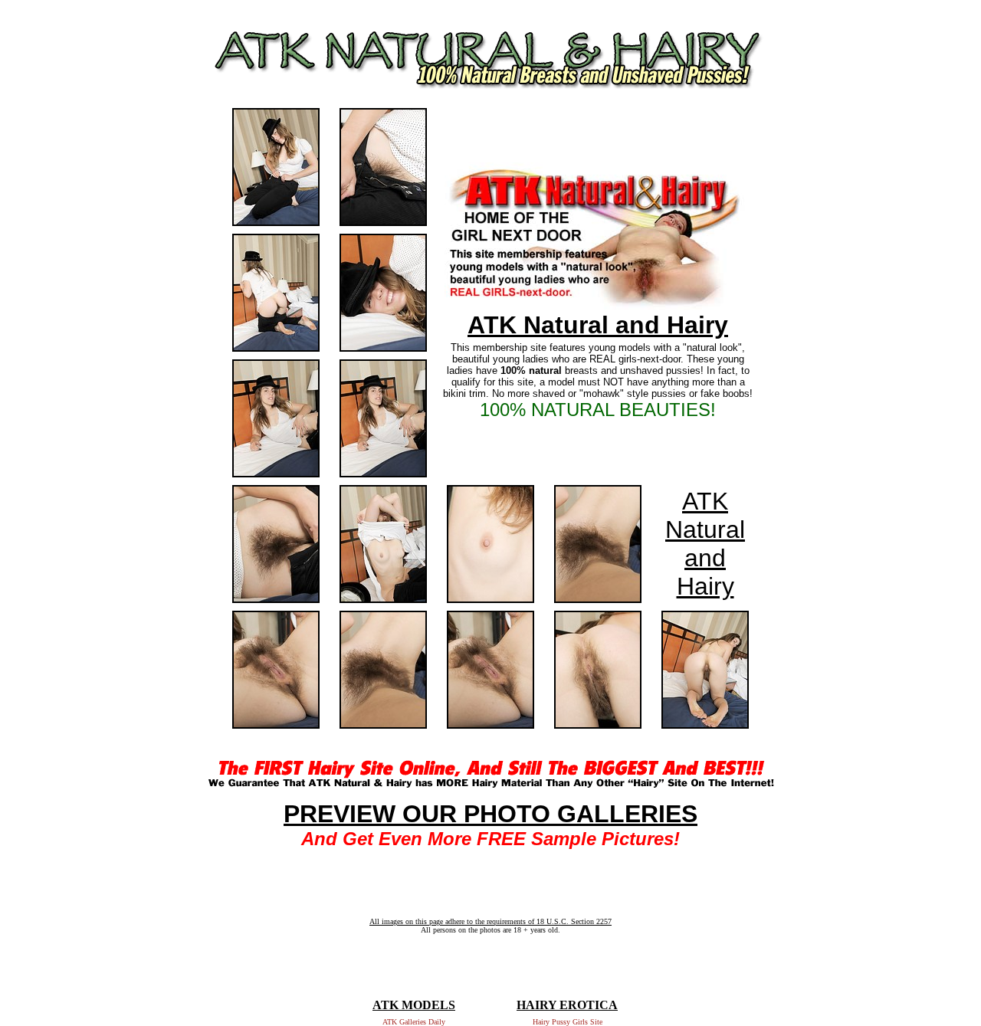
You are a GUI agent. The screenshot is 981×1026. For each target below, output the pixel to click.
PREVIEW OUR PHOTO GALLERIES (490, 814)
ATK (705, 501)
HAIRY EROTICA (567, 1004)
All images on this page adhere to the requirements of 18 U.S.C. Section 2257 (490, 921)
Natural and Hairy (705, 558)
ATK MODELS (413, 1004)
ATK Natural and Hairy (598, 325)
